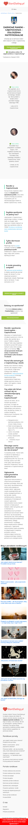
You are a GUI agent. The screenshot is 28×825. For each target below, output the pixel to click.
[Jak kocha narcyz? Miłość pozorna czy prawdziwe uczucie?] (14, 676)
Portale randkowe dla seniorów (12, 771)
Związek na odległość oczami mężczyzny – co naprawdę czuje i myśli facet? (13, 622)
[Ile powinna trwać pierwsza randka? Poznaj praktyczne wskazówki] (14, 638)
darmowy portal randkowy (14, 270)
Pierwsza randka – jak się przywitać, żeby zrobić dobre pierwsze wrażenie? (14, 602)
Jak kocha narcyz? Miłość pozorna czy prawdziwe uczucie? (13, 679)
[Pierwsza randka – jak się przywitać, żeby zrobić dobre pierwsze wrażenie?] (14, 598)
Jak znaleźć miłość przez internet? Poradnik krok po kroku (11, 563)
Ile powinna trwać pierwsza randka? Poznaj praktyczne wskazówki (12, 641)
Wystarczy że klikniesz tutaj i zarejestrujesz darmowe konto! (13, 229)
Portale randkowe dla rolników (11, 773)
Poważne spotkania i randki (10, 788)
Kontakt (5, 806)
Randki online (11, 13)
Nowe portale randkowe (10, 795)
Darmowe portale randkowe (11, 783)
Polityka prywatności (9, 811)
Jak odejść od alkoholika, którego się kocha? (12, 699)
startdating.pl (4, 13)
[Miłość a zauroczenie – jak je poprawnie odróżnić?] (14, 579)
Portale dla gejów (8, 778)
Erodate (17, 245)
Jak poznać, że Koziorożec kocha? (11, 660)
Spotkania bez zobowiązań (10, 785)
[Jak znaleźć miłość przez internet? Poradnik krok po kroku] (14, 559)
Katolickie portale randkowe (11, 780)
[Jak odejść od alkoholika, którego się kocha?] (14, 695)
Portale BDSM (7, 797)
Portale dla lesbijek (8, 775)
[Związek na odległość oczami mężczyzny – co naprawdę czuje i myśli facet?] (14, 618)
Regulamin (6, 809)
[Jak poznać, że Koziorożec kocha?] (14, 657)
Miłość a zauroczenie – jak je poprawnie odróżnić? (13, 582)
